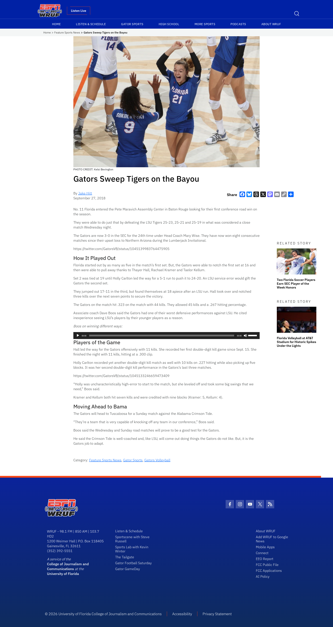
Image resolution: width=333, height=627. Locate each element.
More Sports (205, 24)
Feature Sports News (67, 32)
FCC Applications (269, 570)
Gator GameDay (127, 568)
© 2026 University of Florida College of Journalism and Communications (103, 613)
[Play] (78, 335)
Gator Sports (132, 24)
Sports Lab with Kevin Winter (131, 549)
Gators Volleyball (157, 460)
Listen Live (78, 11)
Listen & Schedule (91, 24)
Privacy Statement (217, 613)
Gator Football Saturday (133, 563)
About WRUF (271, 24)
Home (56, 24)
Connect (262, 552)
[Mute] (245, 335)
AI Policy (263, 576)
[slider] (253, 335)
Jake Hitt (85, 193)
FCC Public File (267, 564)
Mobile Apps (265, 547)
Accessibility (182, 613)
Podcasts (238, 24)
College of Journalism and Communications (68, 566)
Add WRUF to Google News (272, 539)
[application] (166, 335)
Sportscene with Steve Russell (132, 539)
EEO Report (264, 558)
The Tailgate (124, 557)
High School (169, 24)
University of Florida (63, 573)
